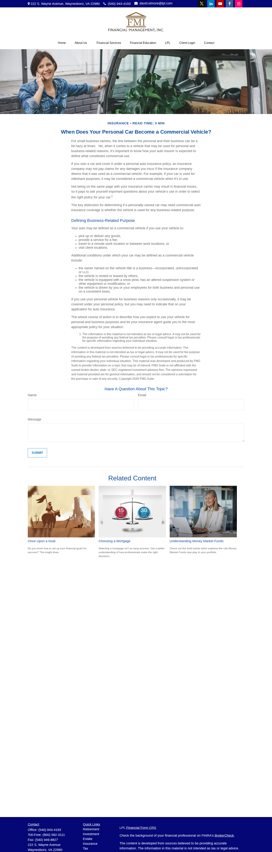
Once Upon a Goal (41, 541)
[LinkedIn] (211, 3)
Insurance (90, 844)
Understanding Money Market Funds (197, 541)
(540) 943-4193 (119, 4)
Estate (87, 839)
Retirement (91, 829)
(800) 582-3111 (54, 835)
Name (32, 395)
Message (34, 419)
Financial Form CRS (141, 828)
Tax (85, 848)
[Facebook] (229, 3)
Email (142, 395)
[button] (61, 43)
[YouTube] (220, 3)
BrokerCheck (224, 835)
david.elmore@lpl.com (156, 3)
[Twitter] (201, 3)
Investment (91, 834)
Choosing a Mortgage (114, 541)
